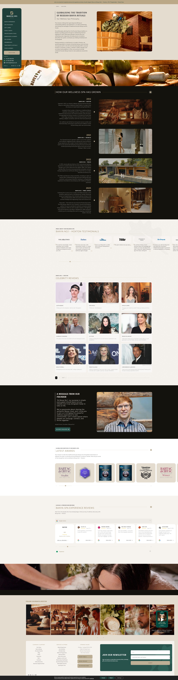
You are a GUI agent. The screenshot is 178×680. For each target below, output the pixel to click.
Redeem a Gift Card (61, 658)
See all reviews (62, 540)
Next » (63, 377)
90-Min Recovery (84, 665)
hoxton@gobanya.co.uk (11, 62)
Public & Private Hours (85, 649)
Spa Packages (8, 24)
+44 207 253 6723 (10, 58)
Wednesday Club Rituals (62, 660)
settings (92, 678)
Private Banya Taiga (10, 33)
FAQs (39, 654)
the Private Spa (87, 115)
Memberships (8, 42)
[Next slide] (151, 262)
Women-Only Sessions (85, 651)
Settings (119, 677)
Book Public (83, 656)
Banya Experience (9, 21)
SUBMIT (150, 663)
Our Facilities (62, 649)
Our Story (39, 647)
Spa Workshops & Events (62, 661)
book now (12, 52)
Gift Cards (7, 27)
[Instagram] (38, 619)
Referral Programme (62, 652)
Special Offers (62, 654)
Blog (39, 652)
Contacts (39, 660)
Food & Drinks (8, 48)
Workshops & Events (10, 36)
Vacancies (39, 656)
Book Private (83, 661)
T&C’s (38, 658)
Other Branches (39, 661)
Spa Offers (7, 39)
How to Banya (39, 649)
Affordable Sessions (62, 663)
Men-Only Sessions (85, 652)
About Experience (62, 647)
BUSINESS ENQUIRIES (62, 429)
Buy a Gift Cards (62, 656)
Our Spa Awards (39, 651)
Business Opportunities (38, 663)
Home (57, 6)
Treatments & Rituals (10, 45)
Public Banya (8, 30)
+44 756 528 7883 (10, 60)
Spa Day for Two (62, 665)
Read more (88, 540)
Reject (111, 677)
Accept (103, 677)
